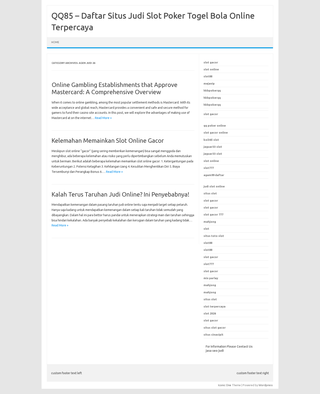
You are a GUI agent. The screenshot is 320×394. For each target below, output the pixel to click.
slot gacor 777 (213, 214)
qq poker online (215, 125)
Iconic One (224, 385)
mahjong (210, 221)
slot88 (208, 76)
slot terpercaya (215, 306)
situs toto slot (214, 235)
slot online (211, 69)
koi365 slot (211, 139)
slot (206, 228)
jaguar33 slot (213, 146)
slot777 (209, 167)
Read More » (103, 118)
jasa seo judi (215, 350)
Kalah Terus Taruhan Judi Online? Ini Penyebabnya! (120, 194)
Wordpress (266, 385)
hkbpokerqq (212, 90)
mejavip (209, 83)
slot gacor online (216, 132)
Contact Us (245, 346)
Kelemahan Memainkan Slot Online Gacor (108, 140)
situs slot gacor (215, 327)
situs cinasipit (213, 334)
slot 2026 (210, 313)
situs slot (210, 193)
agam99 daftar (214, 175)
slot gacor (211, 62)
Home (55, 42)
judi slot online (214, 186)
